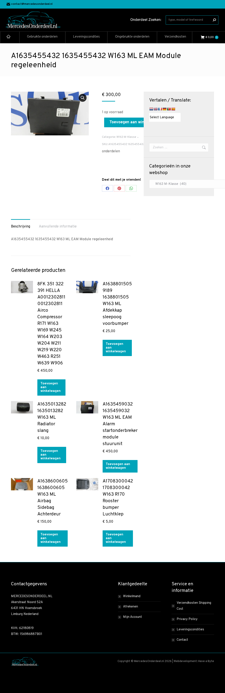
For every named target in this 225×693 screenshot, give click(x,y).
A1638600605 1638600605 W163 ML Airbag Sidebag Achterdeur (52, 497)
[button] (83, 98)
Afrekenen (130, 607)
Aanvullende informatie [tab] (58, 226)
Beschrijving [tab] (20, 226)
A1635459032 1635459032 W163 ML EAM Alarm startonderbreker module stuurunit (120, 424)
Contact (182, 640)
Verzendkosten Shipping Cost (194, 606)
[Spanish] (173, 109)
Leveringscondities (190, 630)
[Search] (214, 20)
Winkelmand (131, 596)
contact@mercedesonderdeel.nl (32, 4)
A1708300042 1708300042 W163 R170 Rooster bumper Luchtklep (118, 497)
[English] (156, 109)
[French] (160, 109)
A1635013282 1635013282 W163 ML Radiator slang (51, 417)
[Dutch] (151, 109)
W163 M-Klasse (126, 137)
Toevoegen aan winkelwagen (135, 122)
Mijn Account (132, 617)
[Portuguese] (169, 109)
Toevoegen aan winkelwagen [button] (50, 387)
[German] (164, 109)
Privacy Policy (187, 619)
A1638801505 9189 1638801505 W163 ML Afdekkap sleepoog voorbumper (117, 304)
